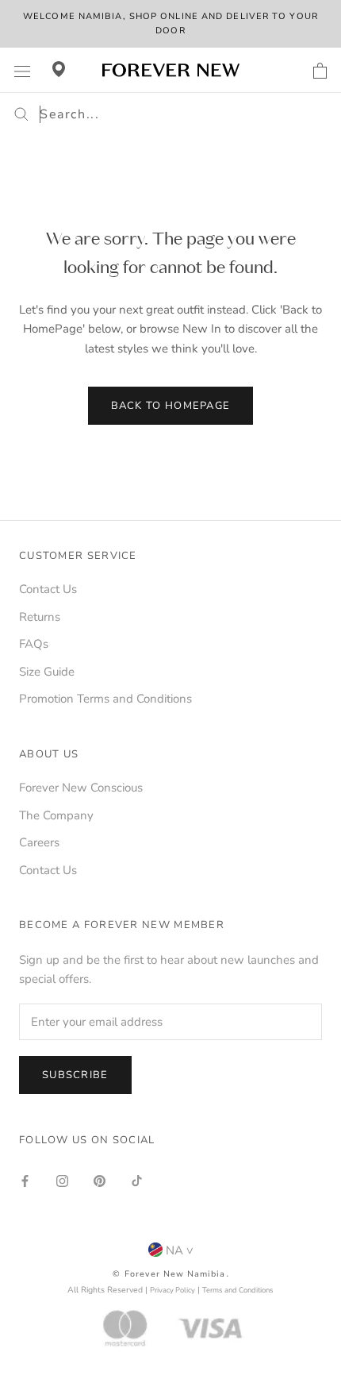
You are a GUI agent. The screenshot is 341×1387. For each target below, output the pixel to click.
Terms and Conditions (238, 1290)
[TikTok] (137, 1180)
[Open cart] (320, 71)
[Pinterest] (99, 1180)
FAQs (33, 644)
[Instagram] (62, 1180)
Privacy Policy (172, 1290)
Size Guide (47, 672)
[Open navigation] (22, 70)
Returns (39, 617)
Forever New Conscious (81, 788)
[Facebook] (25, 1180)
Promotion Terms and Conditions (105, 699)
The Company (56, 815)
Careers (39, 842)
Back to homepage (171, 406)
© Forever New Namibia (169, 1274)
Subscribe (75, 1075)
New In (201, 329)
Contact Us (48, 589)
